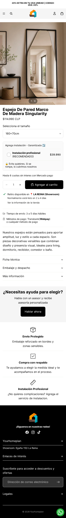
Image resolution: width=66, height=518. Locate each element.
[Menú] (4, 13)
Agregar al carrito (46, 184)
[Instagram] (33, 432)
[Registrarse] (58, 482)
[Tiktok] (39, 432)
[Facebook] (27, 432)
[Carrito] (62, 13)
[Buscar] (11, 13)
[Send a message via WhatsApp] (60, 512)
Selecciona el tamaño (16, 126)
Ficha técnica (11, 259)
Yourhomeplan (37, 511)
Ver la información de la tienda (23, 202)
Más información (13, 276)
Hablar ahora (33, 311)
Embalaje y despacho (16, 268)
